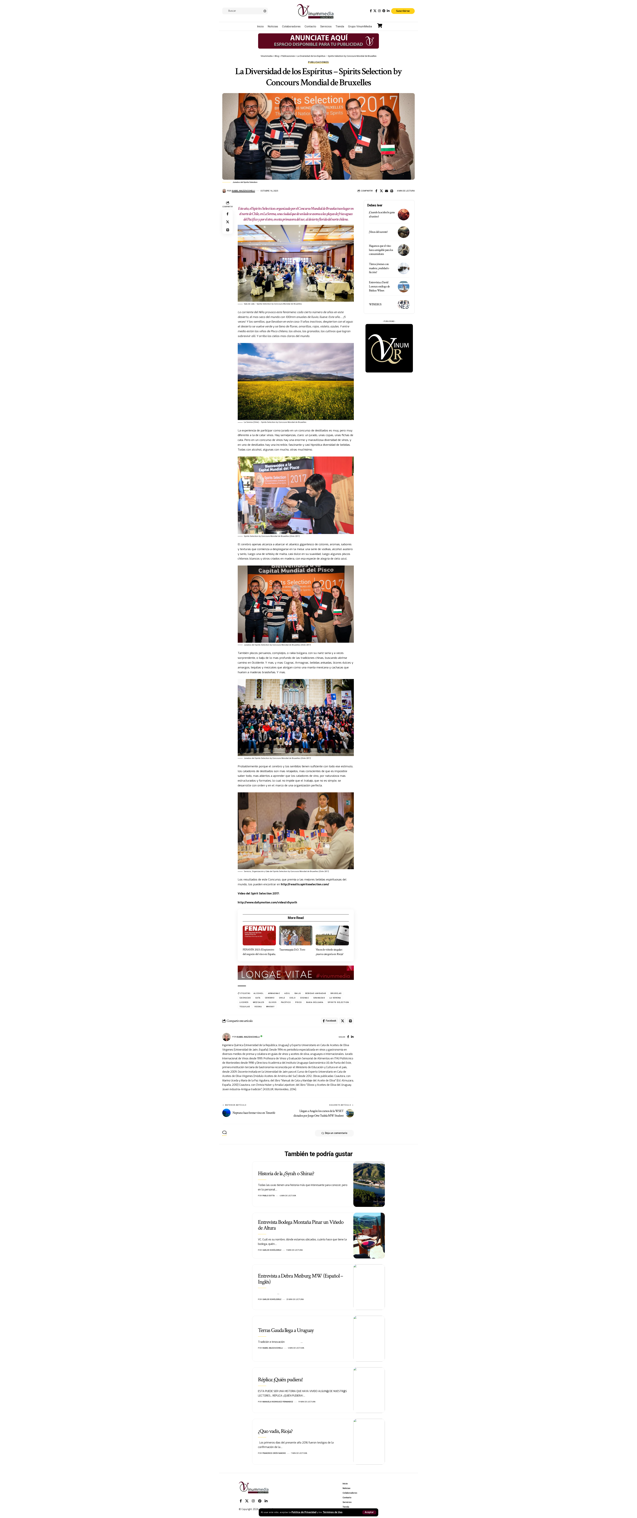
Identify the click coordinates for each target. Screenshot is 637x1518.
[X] (375, 10)
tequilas (245, 1007)
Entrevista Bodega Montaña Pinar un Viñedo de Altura (300, 1225)
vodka (258, 1007)
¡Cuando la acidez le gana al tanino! (382, 214)
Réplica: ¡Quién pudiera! (280, 1379)
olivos (273, 1002)
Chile (282, 998)
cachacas (245, 998)
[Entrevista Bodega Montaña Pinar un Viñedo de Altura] (369, 1235)
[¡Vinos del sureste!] (403, 232)
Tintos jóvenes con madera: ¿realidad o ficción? (379, 268)
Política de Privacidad (303, 1512)
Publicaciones (318, 62)
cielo (292, 998)
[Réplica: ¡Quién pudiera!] (369, 1390)
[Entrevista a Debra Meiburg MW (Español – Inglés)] (369, 1287)
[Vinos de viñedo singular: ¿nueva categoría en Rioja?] (332, 936)
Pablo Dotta (268, 1196)
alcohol (259, 993)
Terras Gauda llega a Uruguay (286, 1330)
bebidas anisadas (315, 993)
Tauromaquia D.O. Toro (292, 949)
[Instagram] (379, 10)
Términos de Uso (332, 1512)
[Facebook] (371, 10)
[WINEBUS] (403, 304)
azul (287, 993)
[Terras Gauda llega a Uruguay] (369, 1339)
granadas (319, 998)
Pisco (298, 1002)
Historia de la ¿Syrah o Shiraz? (286, 1173)
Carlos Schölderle (271, 1250)
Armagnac (274, 993)
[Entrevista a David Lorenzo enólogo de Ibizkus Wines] (403, 286)
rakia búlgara (314, 1002)
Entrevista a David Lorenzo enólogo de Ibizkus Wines (379, 286)
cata (258, 998)
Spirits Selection (264, 208)
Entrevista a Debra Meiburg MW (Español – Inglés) (300, 1278)
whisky (270, 1007)
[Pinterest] (384, 10)
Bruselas (336, 993)
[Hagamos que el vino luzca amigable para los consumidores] (403, 250)
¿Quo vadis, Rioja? (275, 1431)
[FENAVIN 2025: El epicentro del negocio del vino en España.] (259, 936)
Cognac (304, 998)
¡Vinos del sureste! (378, 232)
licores (244, 1002)
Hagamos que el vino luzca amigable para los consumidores (381, 250)
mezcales (258, 1002)
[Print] (391, 190)
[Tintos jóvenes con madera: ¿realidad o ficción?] (403, 268)
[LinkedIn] (388, 10)
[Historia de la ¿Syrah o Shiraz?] (369, 1184)
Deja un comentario (336, 1133)
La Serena (335, 998)
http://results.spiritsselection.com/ (305, 884)
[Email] (386, 190)
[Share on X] (381, 190)
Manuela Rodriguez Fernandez (277, 1402)
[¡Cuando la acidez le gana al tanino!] (403, 214)
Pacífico (286, 1002)
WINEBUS (375, 304)
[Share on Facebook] (376, 190)
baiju (298, 993)
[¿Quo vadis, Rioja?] (369, 1442)
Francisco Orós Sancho (274, 1453)
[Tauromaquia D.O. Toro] (295, 936)
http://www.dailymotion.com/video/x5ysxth (267, 902)
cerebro (270, 998)
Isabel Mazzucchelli (243, 191)
